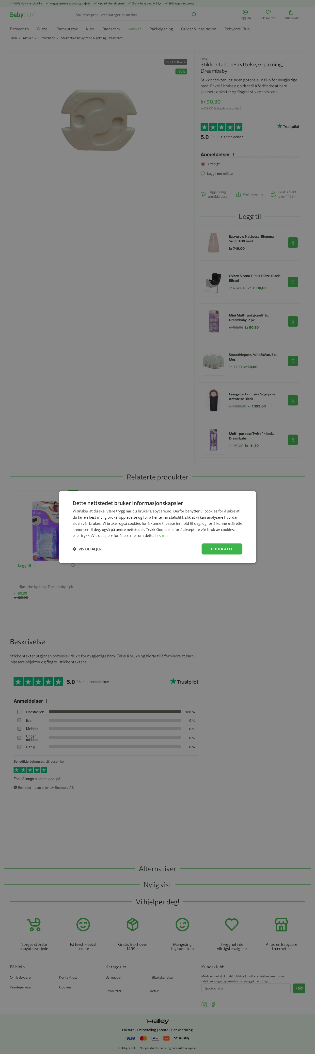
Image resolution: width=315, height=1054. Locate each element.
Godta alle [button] (222, 548)
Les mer (162, 535)
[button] (87, 549)
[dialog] (157, 527)
